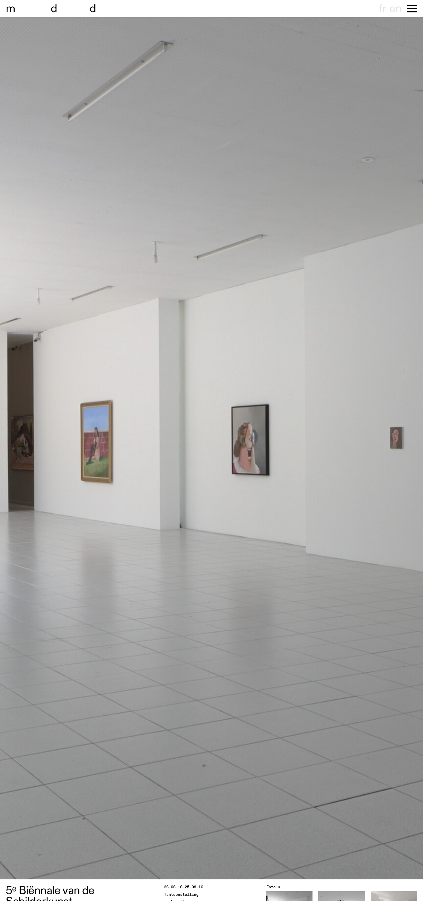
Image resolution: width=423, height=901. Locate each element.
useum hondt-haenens (71, 8)
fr (382, 8)
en (395, 8)
